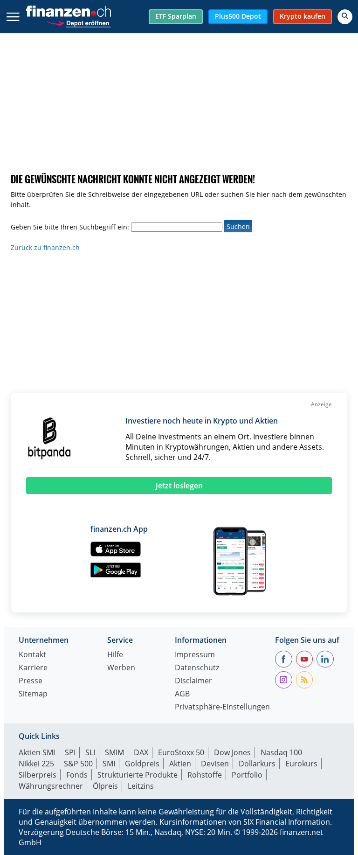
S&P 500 (78, 763)
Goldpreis (142, 763)
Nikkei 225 (36, 763)
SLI (90, 752)
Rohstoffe (204, 775)
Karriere (33, 668)
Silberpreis (37, 775)
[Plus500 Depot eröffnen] (78, 22)
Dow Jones (232, 752)
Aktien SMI (37, 752)
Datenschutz (197, 668)
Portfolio (247, 775)
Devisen (215, 763)
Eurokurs (301, 763)
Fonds (77, 775)
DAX (141, 752)
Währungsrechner (51, 786)
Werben (121, 668)
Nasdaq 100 (281, 752)
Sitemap (33, 694)
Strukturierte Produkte (137, 775)
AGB (182, 694)
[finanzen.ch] (68, 11)
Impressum (195, 655)
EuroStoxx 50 (181, 752)
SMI (109, 763)
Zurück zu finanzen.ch (45, 247)
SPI (70, 752)
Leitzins (141, 786)
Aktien (180, 763)
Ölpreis (105, 786)
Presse (30, 681)
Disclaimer (193, 681)
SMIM (114, 752)
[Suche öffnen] (344, 16)
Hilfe (115, 655)
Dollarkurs (257, 763)
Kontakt (32, 655)
